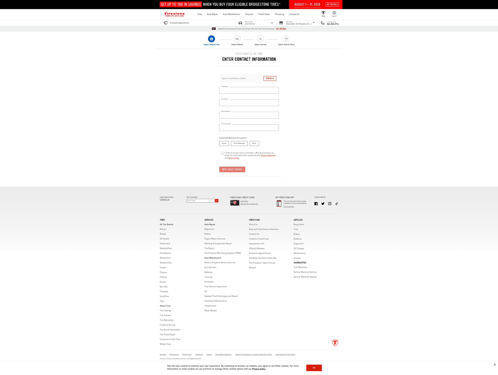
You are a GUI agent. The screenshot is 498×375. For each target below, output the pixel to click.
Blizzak (163, 234)
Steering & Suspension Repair (218, 244)
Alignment (209, 229)
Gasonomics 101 (256, 244)
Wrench (252, 268)
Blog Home (299, 225)
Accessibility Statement (223, 354)
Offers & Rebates (257, 249)
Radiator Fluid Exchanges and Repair (221, 296)
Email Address (225, 111)
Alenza (163, 229)
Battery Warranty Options (305, 272)
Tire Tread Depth (167, 335)
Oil (205, 291)
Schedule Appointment (260, 253)
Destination (165, 244)
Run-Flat (163, 287)
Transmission (210, 306)
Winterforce (165, 258)
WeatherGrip (166, 263)
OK (314, 368)
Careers (209, 354)
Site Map (163, 354)
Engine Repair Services (214, 239)
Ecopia (163, 268)
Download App (289, 207)
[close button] (494, 364)
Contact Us (254, 234)
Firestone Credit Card (259, 239)
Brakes (207, 234)
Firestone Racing (167, 325)
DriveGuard (165, 253)
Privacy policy (258, 369)
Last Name (224, 99)
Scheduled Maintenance (215, 301)
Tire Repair (209, 248)
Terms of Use (233, 158)
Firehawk (164, 292)
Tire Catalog (165, 311)
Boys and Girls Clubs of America (263, 229)
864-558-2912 (333, 24)
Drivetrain (208, 282)
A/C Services (210, 268)
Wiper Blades (210, 311)
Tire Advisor (165, 315)
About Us (253, 225)
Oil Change (299, 249)
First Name (225, 86)
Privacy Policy (187, 354)
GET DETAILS (281, 29)
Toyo (162, 301)
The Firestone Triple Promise (262, 263)
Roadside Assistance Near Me (262, 258)
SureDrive (164, 296)
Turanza (163, 272)
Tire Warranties (166, 320)
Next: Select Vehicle (232, 169)
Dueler (163, 282)
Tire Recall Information (170, 330)
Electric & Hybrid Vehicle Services (219, 263)
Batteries (208, 272)
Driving (297, 258)
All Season (164, 239)
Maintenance (300, 253)
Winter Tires (165, 344)
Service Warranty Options (305, 277)
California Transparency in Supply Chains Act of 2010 (253, 354)
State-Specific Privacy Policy (285, 354)
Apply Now (244, 201)
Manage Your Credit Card (249, 204)
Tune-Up (208, 277)
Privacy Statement (268, 155)
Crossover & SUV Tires (170, 339)
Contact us (164, 200)
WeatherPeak (166, 248)
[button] (199, 14)
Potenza (163, 277)
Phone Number (226, 124)
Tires (296, 229)
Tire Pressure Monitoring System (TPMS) (222, 253)
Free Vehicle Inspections (215, 287)
